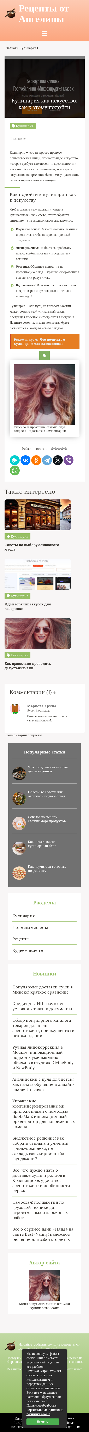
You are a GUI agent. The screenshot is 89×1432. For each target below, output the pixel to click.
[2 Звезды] (55, 448)
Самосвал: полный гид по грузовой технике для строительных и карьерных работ (40, 1210)
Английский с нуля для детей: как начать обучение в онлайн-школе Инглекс (43, 1084)
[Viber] (68, 460)
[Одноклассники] (36, 460)
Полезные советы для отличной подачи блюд (46, 794)
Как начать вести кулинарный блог (42, 844)
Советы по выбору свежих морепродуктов (47, 819)
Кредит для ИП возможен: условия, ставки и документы (42, 1006)
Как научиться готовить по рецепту (47, 868)
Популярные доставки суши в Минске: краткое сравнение (42, 989)
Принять (42, 1421)
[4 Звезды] (62, 448)
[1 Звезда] (52, 448)
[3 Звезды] (59, 448)
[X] (58, 460)
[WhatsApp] (15, 470)
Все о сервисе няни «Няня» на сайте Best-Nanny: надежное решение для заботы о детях (42, 1234)
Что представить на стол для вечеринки (48, 769)
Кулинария (23, 915)
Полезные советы (30, 927)
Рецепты (21, 938)
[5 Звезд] (65, 448)
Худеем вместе (27, 950)
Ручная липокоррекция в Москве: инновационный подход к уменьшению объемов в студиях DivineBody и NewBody (43, 1057)
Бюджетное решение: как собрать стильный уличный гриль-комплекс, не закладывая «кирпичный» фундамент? (40, 1148)
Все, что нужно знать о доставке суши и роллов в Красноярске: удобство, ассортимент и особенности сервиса (41, 1180)
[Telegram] (47, 460)
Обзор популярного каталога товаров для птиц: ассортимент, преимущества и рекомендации (43, 1028)
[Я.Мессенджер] (15, 460)
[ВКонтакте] (25, 460)
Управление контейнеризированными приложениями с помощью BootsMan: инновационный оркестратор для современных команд (43, 1113)
